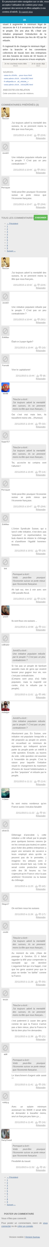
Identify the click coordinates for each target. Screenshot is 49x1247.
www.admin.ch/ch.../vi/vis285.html (18, 84)
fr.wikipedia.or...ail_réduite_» (16, 81)
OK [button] (24, 20)
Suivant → (11, 251)
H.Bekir (5, 799)
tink (5, 568)
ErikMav (5, 337)
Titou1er (5, 118)
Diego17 (5, 904)
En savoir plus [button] (26, 12)
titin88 (5, 393)
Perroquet (5, 187)
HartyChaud (6, 1140)
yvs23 (5, 616)
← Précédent (12, 223)
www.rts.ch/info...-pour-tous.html (18, 75)
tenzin (5, 999)
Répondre (41, 138)
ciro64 (5, 932)
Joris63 (5, 153)
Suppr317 (5, 442)
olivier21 (5, 831)
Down (38, 135)
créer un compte (25, 1226)
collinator (5, 645)
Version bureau (32, 1237)
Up (35, 135)
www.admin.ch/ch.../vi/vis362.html (18, 78)
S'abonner (40, 217)
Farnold (5, 365)
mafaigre (5, 712)
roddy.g (5, 1102)
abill (5, 1054)
